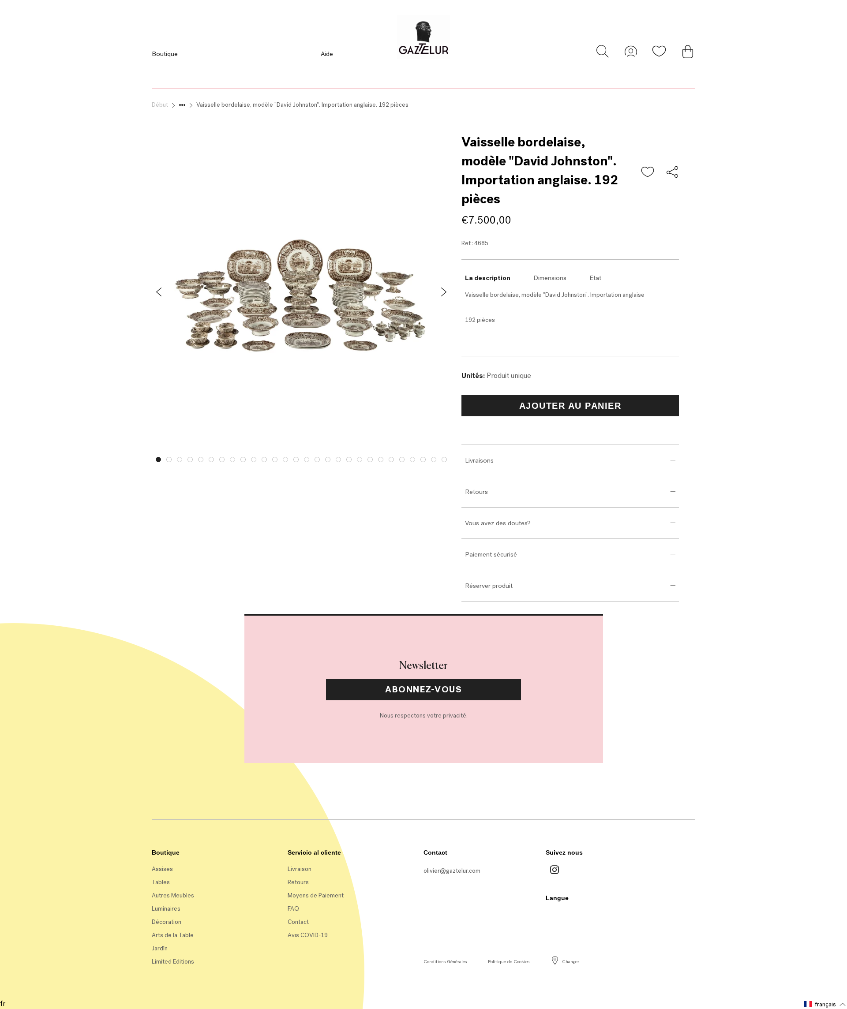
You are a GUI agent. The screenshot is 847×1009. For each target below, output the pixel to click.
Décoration (166, 922)
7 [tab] (222, 459)
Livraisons (479, 460)
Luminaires (166, 908)
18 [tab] (338, 459)
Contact (298, 922)
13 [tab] (285, 459)
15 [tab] (306, 459)
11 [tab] (264, 459)
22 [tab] (380, 459)
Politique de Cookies (508, 961)
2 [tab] (169, 459)
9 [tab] (243, 459)
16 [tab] (317, 459)
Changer (570, 961)
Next (457, 457)
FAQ (293, 908)
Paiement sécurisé (491, 554)
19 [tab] (349, 459)
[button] (648, 172)
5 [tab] (200, 459)
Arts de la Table (173, 935)
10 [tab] (253, 459)
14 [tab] (296, 459)
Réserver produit (489, 585)
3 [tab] (179, 459)
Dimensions (549, 277)
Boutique (165, 53)
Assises (162, 869)
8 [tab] (232, 459)
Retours (476, 491)
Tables (161, 882)
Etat (595, 277)
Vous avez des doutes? (498, 523)
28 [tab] (444, 459)
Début (160, 105)
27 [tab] (433, 459)
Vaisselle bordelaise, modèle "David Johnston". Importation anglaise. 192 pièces (302, 105)
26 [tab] (423, 459)
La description (487, 277)
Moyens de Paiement (316, 895)
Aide (327, 53)
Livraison (299, 869)
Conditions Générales (445, 961)
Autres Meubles (173, 895)
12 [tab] (274, 459)
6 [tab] (211, 459)
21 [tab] (370, 459)
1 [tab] (158, 459)
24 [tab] (402, 459)
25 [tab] (412, 459)
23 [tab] (391, 459)
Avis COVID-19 (308, 935)
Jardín (160, 948)
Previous (145, 457)
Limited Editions (173, 961)
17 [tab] (327, 459)
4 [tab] (190, 459)
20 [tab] (359, 459)
